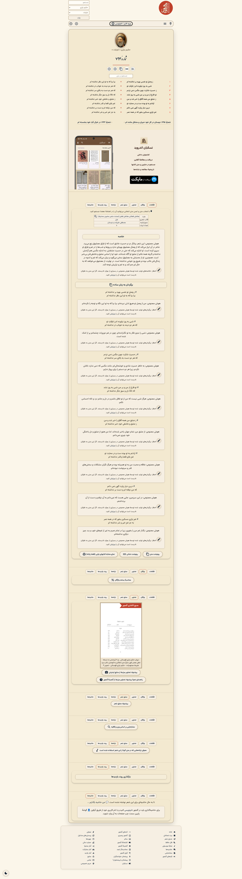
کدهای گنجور (123, 832)
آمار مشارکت (87, 849)
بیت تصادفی (168, 835)
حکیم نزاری (125, 49)
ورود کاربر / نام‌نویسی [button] (123, 23)
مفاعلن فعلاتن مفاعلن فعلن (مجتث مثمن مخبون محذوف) (118, 216)
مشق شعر (123, 205)
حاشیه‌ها (90, 205)
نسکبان (125, 863)
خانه (171, 832)
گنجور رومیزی (123, 835)
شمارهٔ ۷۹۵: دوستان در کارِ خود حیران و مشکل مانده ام (148, 122)
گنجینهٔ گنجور (123, 846)
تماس (89, 860)
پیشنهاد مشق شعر (121, 703)
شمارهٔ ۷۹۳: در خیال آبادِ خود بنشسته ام (94, 122)
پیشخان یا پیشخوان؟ (120, 860)
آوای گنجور (124, 853)
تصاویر (134, 205)
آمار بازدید (88, 853)
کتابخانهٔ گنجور (122, 842)
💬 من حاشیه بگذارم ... (98, 802)
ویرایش (112, 275)
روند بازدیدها (102, 205)
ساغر (126, 839)
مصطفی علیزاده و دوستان (117, 222)
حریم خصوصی (86, 863)
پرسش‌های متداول (85, 835)
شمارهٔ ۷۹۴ (121, 58)
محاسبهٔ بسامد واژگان (122, 580)
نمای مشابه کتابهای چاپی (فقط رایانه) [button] (100, 554)
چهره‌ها (89, 839)
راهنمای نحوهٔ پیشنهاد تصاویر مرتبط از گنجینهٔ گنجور (123, 679)
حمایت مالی (87, 842)
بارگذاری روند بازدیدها (121, 777)
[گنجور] (166, 8)
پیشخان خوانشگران (121, 856)
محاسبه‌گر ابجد (122, 849)
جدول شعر (169, 839)
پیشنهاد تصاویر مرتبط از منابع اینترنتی (123, 672)
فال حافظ (169, 842)
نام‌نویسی (128, 810)
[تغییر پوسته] (6, 873)
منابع (90, 856)
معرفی (89, 832)
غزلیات (116, 49)
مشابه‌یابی (169, 853)
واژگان (143, 205)
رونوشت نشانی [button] (132, 554)
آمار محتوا (88, 846)
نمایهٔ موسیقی (167, 846)
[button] (170, 24)
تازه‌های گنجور (168, 856)
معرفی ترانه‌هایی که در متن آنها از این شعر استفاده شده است (123, 750)
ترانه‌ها (113, 205)
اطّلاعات (152, 205)
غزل (116, 219)
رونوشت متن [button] (154, 554)
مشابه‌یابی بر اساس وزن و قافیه (123, 726)
